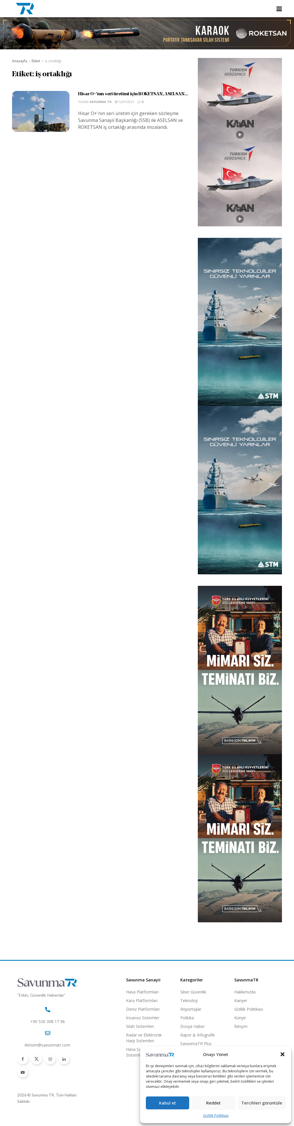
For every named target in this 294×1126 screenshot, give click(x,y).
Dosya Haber (192, 1026)
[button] (282, 1054)
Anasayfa (19, 61)
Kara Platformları (142, 1000)
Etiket (36, 61)
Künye (240, 1017)
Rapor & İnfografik (197, 1035)
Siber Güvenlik (193, 992)
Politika (187, 1017)
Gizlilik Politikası (216, 1115)
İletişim (240, 1026)
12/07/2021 (125, 102)
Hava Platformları (142, 992)
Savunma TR (100, 102)
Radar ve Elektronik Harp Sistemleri (144, 1037)
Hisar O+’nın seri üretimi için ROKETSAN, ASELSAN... (133, 94)
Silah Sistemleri (140, 1026)
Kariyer (240, 1000)
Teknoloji (189, 1000)
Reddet (213, 1103)
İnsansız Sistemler (142, 1017)
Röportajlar (190, 1009)
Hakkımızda (245, 992)
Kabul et (167, 1103)
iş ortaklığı (53, 61)
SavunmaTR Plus (196, 1043)
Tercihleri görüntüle (261, 1103)
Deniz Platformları (143, 1009)
